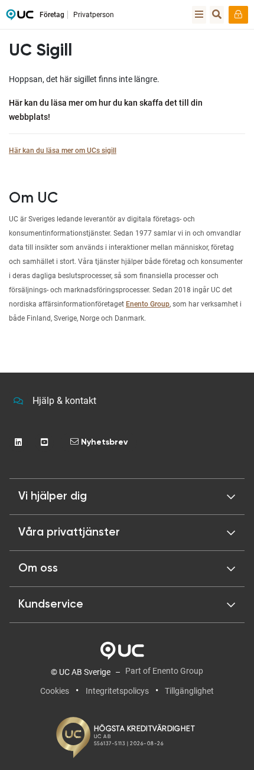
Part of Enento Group (164, 671)
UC (20, 18)
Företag (52, 15)
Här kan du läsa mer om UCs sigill (62, 150)
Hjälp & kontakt (64, 400)
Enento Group (148, 304)
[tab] (127, 532)
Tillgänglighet (189, 691)
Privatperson (93, 15)
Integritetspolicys (117, 691)
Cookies (54, 691)
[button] (127, 496)
